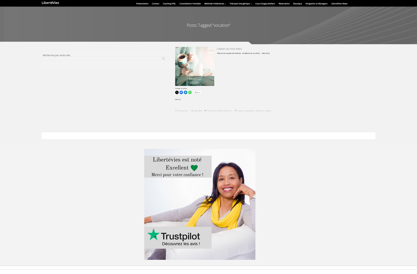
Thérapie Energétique (239, 3)
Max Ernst (259, 111)
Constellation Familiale (190, 3)
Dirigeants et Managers (316, 3)
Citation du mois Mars (229, 48)
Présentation (142, 3)
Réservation (284, 3)
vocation (268, 111)
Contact (155, 3)
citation (240, 111)
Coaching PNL (169, 3)
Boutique (297, 3)
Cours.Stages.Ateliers (265, 3)
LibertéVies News (339, 3)
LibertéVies (198, 111)
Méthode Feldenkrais (214, 3)
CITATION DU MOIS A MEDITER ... (220, 111)
